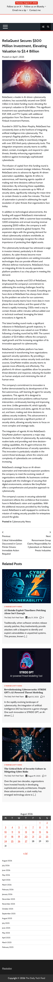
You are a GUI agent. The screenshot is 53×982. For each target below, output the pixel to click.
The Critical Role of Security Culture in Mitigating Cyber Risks (25, 770)
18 (12, 836)
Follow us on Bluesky (34, 6)
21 (33, 836)
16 (47, 832)
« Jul (25, 853)
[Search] (48, 27)
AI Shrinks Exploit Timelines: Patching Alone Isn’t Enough (25, 612)
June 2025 (6, 928)
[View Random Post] (43, 27)
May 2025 (6, 933)
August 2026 (7, 861)
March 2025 (6, 942)
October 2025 (7, 909)
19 (19, 836)
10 (5, 832)
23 (47, 836)
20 (26, 836)
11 (12, 832)
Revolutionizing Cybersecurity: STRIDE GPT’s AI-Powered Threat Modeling (25, 691)
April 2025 (6, 938)
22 (40, 836)
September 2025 (8, 914)
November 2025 (8, 904)
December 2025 (8, 899)
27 (26, 841)
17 (6, 836)
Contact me (35, 10)
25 (12, 841)
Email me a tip (19, 10)
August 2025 (7, 918)
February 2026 (7, 889)
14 (33, 832)
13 (26, 832)
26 (19, 841)
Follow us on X (14, 6)
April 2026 (6, 880)
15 (40, 832)
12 (19, 832)
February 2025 (7, 947)
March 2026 (6, 885)
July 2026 (5, 865)
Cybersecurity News (21, 521)
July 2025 (5, 923)
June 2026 (6, 870)
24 (5, 841)
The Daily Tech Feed (35, 978)
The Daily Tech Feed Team (14, 617)
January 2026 (7, 894)
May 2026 (6, 875)
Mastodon (7, 968)
